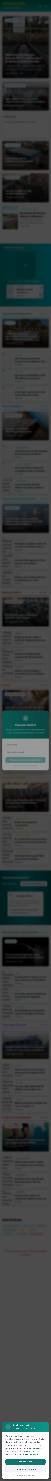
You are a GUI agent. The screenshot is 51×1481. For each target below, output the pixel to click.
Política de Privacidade (27, 1454)
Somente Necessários (25, 1469)
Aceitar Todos (25, 1462)
